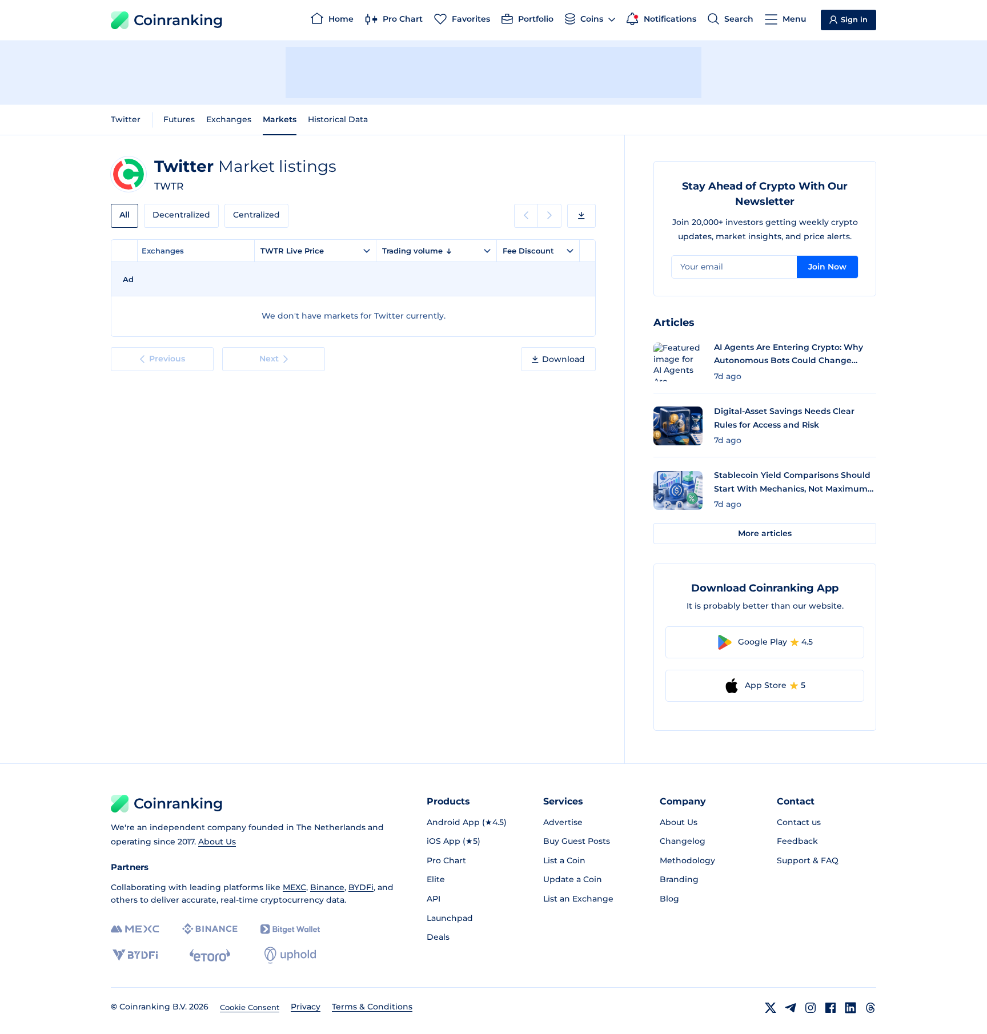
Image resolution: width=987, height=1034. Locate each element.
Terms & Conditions (372, 1006)
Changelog (682, 841)
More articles (765, 533)
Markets (279, 119)
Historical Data (338, 119)
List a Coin (564, 860)
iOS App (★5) (453, 841)
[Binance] (210, 929)
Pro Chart (446, 860)
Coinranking (178, 20)
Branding (679, 879)
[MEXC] (135, 929)
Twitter (126, 119)
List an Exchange (578, 899)
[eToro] (210, 955)
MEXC (294, 887)
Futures (179, 119)
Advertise (563, 822)
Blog (669, 899)
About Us (217, 841)
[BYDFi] (135, 955)
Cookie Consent (249, 1007)
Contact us (799, 822)
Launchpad (450, 918)
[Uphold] (290, 955)
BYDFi (361, 887)
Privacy (305, 1006)
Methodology (687, 860)
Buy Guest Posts (576, 841)
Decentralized (181, 215)
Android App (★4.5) (467, 822)
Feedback (797, 841)
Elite (436, 879)
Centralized (256, 215)
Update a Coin (572, 879)
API (433, 899)
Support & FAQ (807, 860)
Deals (438, 937)
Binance (327, 887)
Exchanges (228, 119)
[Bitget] (290, 929)
